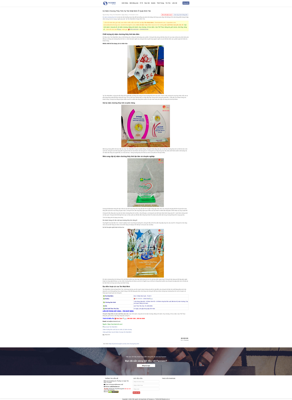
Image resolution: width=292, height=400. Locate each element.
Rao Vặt (147, 3)
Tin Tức (168, 3)
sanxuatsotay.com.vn (109, 396)
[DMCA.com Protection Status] (113, 391)
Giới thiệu (125, 3)
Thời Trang (160, 3)
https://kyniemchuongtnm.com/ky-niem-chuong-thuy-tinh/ (124, 344)
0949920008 (144, 29)
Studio (153, 3)
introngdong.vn (108, 394)
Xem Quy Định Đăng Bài (180, 15)
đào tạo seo (127, 389)
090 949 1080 (131, 318)
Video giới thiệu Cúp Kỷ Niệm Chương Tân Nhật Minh (117, 332)
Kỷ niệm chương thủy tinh (109, 17)
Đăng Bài (186, 3)
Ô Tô (141, 3)
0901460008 (134, 29)
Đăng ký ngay (146, 365)
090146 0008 (141, 318)
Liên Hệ (174, 3)
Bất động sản (134, 3)
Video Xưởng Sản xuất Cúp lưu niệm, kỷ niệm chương (117, 329)
